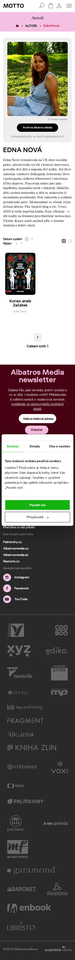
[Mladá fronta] (17, 849)
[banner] (13, 6)
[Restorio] (57, 889)
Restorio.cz (11, 561)
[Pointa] (55, 823)
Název (7, 243)
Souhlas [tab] (13, 446)
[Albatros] (15, 630)
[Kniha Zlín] (31, 747)
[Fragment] (25, 720)
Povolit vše (38, 505)
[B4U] (25, 707)
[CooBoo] (61, 630)
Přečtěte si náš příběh (19, 527)
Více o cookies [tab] (59, 446)
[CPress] (17, 692)
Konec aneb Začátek (20, 303)
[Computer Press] (59, 673)
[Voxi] (59, 766)
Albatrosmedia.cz (16, 548)
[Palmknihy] (25, 801)
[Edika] (57, 651)
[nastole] (19, 673)
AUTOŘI (31, 26)
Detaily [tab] (35, 446)
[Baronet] (21, 889)
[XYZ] (19, 651)
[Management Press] (59, 692)
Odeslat (36, 430)
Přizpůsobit (35, 517)
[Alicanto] (20, 734)
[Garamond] (31, 870)
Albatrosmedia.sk (15, 555)
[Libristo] (21, 926)
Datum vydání (12, 239)
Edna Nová (20, 311)
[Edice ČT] (15, 785)
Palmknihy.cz (12, 542)
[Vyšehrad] (22, 766)
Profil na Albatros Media (37, 127)
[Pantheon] (15, 823)
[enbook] (29, 908)
